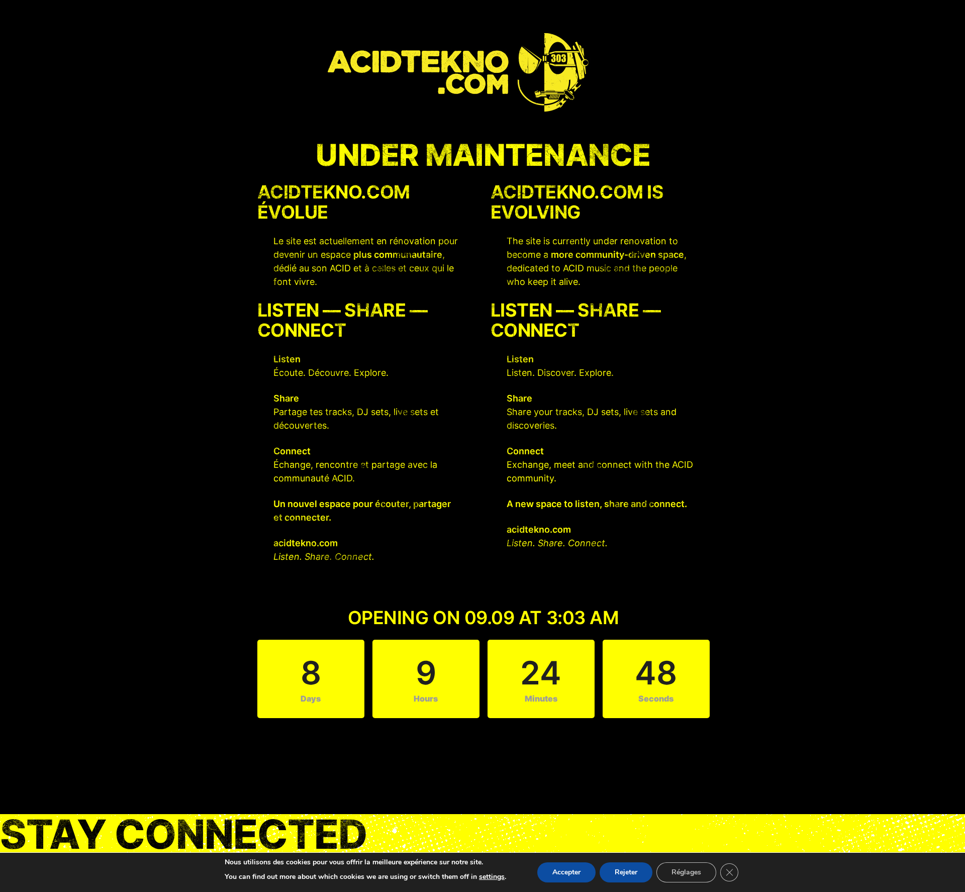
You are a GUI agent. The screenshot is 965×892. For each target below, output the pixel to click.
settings (492, 876)
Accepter (566, 872)
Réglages (686, 872)
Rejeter (626, 872)
